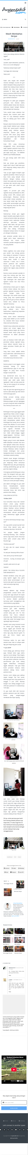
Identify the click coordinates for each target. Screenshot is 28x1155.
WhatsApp (21, 868)
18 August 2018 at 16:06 (16, 968)
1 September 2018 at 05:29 (15, 980)
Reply (10, 975)
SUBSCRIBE (14, 1108)
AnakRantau (11, 39)
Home (7, 1121)
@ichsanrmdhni (15, 916)
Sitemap (22, 1121)
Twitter (14, 868)
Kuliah (19, 857)
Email (7, 872)
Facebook (7, 868)
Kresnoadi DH (12, 967)
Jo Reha (10, 979)
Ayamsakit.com (15, 1135)
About (14, 1121)
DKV (15, 857)
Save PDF (21, 872)
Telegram (14, 872)
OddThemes (14, 1140)
